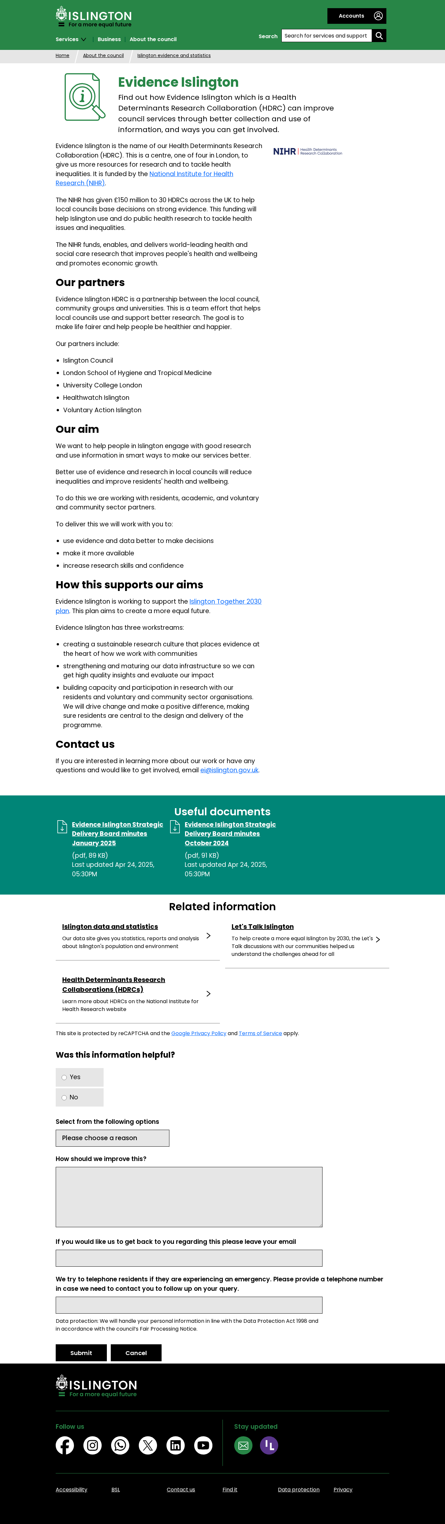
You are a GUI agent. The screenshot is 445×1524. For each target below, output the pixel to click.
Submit (81, 1353)
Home (62, 55)
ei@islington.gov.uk (229, 770)
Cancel (136, 1353)
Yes (75, 1077)
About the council (153, 39)
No (74, 1097)
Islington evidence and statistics (174, 55)
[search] (379, 35)
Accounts (351, 16)
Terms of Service (260, 1033)
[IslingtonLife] (273, 1446)
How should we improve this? (101, 1158)
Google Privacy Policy (198, 1033)
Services (67, 39)
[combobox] (326, 35)
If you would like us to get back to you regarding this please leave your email (176, 1241)
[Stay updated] (247, 1446)
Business (109, 39)
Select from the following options (107, 1121)
